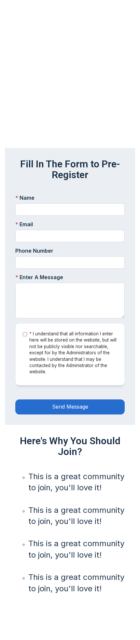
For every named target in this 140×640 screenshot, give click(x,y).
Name (25, 197)
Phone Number (34, 250)
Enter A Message (39, 277)
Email (24, 224)
